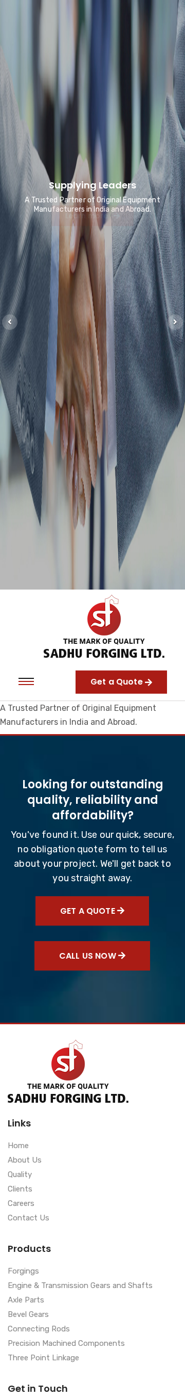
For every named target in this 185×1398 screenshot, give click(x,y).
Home (18, 1146)
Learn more (87, 231)
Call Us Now (88, 956)
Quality (20, 1175)
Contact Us (28, 1218)
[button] (9, 322)
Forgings (23, 1271)
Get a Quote (88, 911)
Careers (21, 1204)
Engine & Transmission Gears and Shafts (80, 1286)
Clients (20, 1189)
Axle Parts (26, 1300)
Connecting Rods (39, 1329)
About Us (25, 1160)
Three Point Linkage (43, 1358)
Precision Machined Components (66, 1344)
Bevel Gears (28, 1315)
